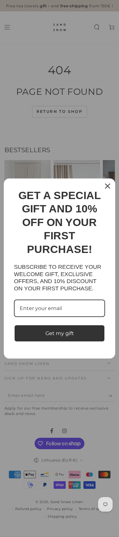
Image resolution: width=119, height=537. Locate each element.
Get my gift (59, 333)
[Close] (107, 186)
